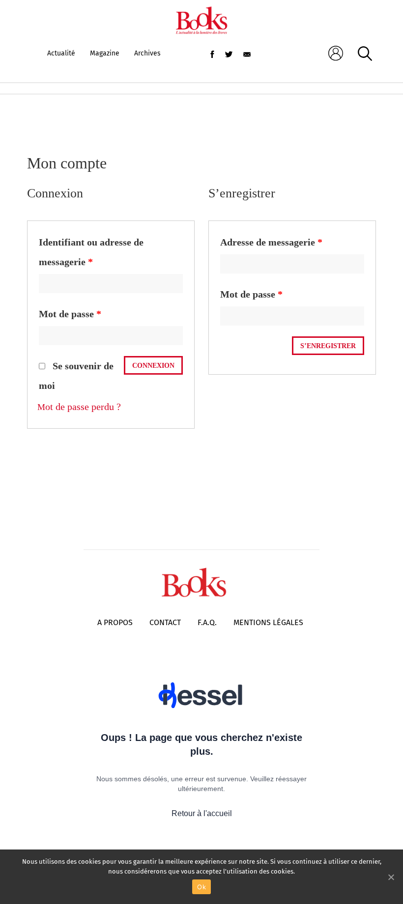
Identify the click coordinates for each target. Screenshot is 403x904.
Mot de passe (70, 313)
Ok (201, 887)
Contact (165, 622)
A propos (115, 622)
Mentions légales (268, 622)
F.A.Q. (207, 622)
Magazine (104, 53)
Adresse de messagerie (271, 242)
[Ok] (391, 877)
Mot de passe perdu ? (79, 406)
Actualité (61, 53)
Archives (147, 53)
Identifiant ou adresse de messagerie (91, 252)
